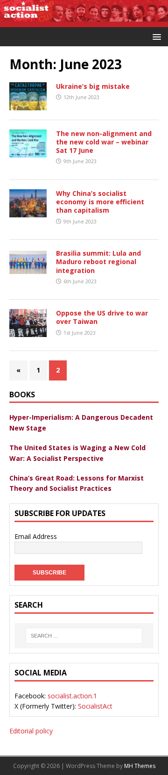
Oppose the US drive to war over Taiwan (102, 317)
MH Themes (139, 766)
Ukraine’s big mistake (93, 86)
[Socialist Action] (84, 21)
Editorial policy (31, 730)
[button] (155, 36)
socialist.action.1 (72, 695)
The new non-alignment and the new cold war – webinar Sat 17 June (104, 142)
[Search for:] (84, 636)
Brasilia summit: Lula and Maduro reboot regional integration (98, 261)
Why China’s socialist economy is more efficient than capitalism (100, 202)
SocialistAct (95, 706)
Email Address (35, 536)
